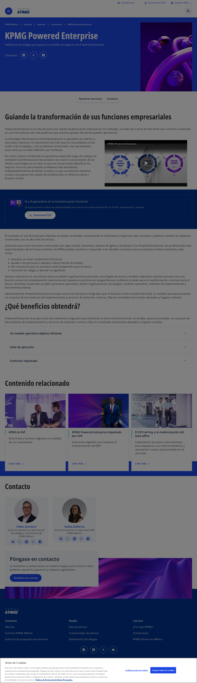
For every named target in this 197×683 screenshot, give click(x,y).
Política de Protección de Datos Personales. (54, 680)
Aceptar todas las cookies (163, 670)
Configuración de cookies (136, 670)
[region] (98, 670)
